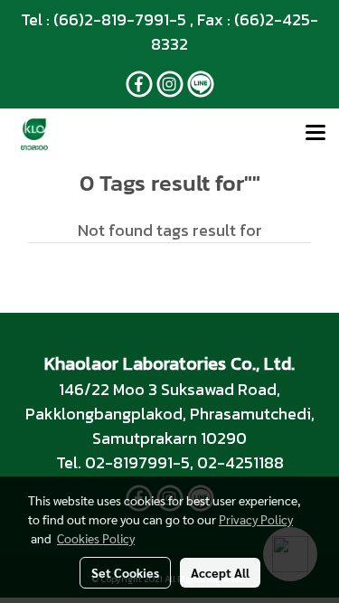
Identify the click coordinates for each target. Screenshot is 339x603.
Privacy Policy (256, 519)
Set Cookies (125, 572)
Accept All (220, 572)
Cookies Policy (96, 538)
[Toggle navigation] (315, 134)
